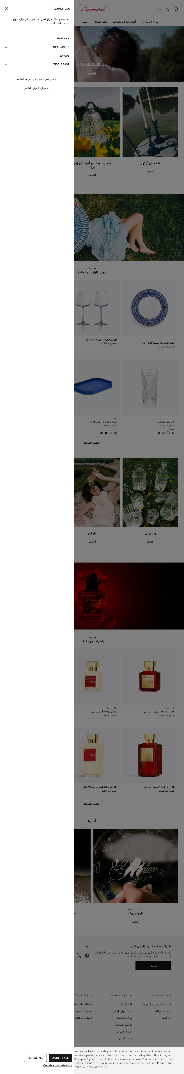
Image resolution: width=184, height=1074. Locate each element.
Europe (64, 55)
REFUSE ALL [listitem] (35, 1057)
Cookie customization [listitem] (57, 1065)
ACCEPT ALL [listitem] (60, 1057)
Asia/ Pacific (60, 47)
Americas (62, 38)
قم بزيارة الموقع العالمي (37, 88)
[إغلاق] (6, 8)
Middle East (61, 64)
